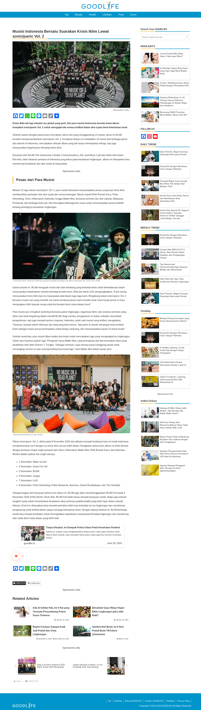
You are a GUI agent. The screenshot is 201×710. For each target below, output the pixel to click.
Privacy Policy (183, 701)
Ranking (118, 701)
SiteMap (170, 701)
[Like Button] (16, 556)
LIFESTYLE (20, 583)
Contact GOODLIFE (154, 701)
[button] (187, 37)
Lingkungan (35, 583)
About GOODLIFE (133, 701)
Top (109, 701)
